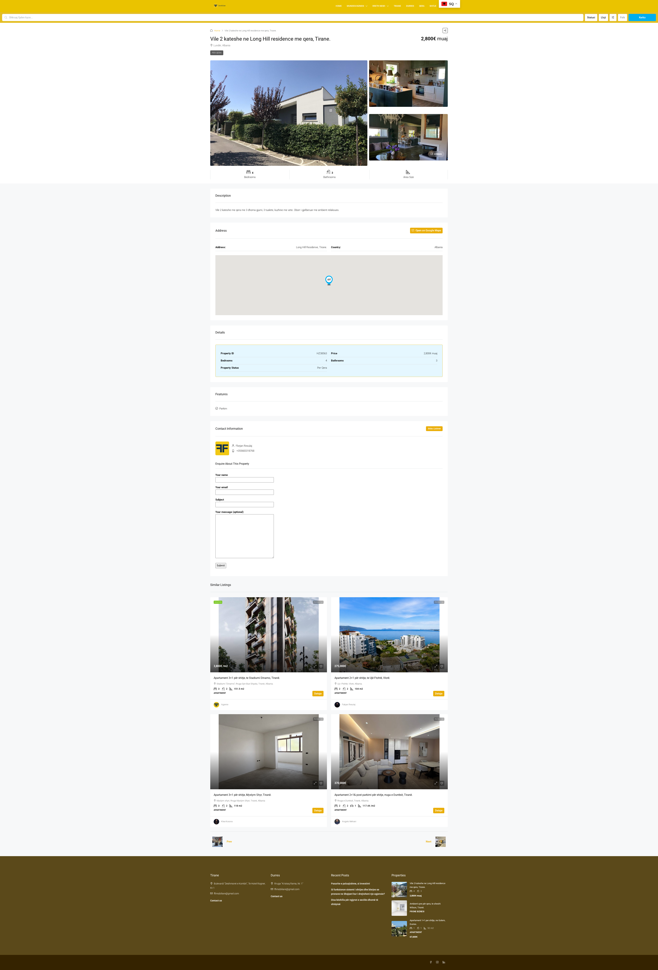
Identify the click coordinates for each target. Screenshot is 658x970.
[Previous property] (217, 842)
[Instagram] (438, 962)
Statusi (591, 17)
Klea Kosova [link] (227, 821)
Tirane (397, 6)
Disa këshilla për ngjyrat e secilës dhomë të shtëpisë (354, 902)
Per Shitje (318, 602)
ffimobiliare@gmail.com (226, 893)
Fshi (622, 17)
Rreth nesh (379, 6)
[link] (268, 634)
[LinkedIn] (444, 962)
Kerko (642, 17)
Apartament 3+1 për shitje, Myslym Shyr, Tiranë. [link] (242, 794)
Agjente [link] (224, 704)
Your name (221, 475)
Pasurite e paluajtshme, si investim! (350, 883)
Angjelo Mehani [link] (349, 821)
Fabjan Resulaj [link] (348, 704)
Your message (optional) (229, 512)
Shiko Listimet (434, 428)
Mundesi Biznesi (355, 6)
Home (339, 6)
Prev (229, 841)
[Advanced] (613, 17)
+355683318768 (245, 450)
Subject (219, 499)
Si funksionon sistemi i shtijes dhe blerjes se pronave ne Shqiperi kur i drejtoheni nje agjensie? (358, 891)
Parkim (223, 408)
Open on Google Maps (428, 230)
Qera (421, 6)
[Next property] (440, 842)
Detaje (318, 693)
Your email (221, 487)
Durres (410, 6)
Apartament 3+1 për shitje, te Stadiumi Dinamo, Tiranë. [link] (247, 678)
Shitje (433, 6)
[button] (445, 30)
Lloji (603, 17)
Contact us (216, 900)
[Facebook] (431, 962)
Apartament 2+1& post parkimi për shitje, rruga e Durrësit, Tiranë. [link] (373, 794)
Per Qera (217, 53)
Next (428, 841)
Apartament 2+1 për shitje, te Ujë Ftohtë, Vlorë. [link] (362, 678)
